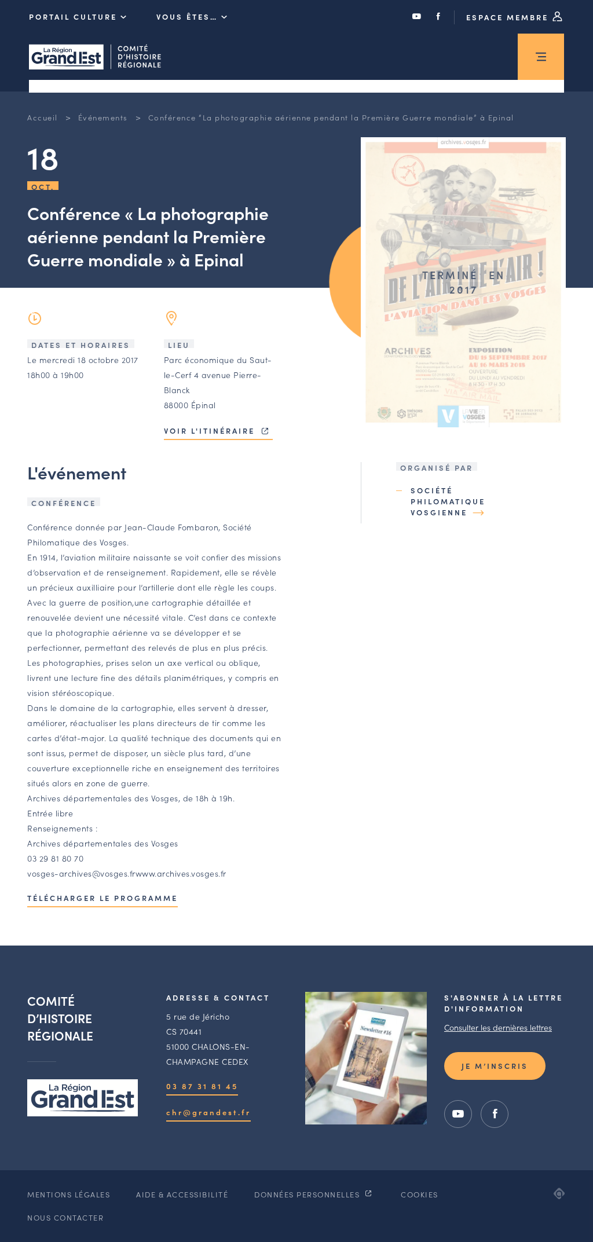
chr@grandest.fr (208, 1112)
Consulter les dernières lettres (498, 1027)
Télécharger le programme (102, 897)
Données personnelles (308, 1194)
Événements (103, 117)
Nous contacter (65, 1217)
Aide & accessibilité (182, 1194)
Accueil (42, 117)
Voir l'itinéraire (211, 430)
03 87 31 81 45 (202, 1085)
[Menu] (541, 57)
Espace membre (509, 17)
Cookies (419, 1194)
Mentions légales (68, 1194)
